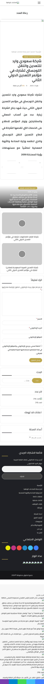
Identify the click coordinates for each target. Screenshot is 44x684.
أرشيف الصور (38, 517)
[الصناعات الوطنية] (12, 3)
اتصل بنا (39, 532)
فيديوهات (38, 521)
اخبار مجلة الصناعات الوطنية (20, 51)
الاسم (39, 318)
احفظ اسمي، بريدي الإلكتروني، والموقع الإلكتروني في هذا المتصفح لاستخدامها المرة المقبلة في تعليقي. (22, 350)
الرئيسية (38, 51)
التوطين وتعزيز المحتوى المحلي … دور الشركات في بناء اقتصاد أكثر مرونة (22, 635)
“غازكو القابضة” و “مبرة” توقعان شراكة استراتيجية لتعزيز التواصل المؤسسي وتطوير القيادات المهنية (22, 614)
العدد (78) (38, 402)
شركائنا (39, 507)
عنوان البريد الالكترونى (34, 463)
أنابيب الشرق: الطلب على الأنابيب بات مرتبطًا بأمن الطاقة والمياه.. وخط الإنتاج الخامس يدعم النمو (23, 678)
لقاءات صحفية (37, 500)
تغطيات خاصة (37, 496)
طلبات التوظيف (37, 504)
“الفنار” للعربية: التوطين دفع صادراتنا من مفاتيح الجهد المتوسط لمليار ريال (23, 622)
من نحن (39, 528)
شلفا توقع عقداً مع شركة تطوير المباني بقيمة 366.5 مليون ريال (23, 628)
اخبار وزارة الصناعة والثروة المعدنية (30, 492)
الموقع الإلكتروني (35, 337)
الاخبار (33, 51)
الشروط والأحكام (36, 525)
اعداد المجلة (38, 514)
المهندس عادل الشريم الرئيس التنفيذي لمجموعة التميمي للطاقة (22, 597)
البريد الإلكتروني (35, 327)
